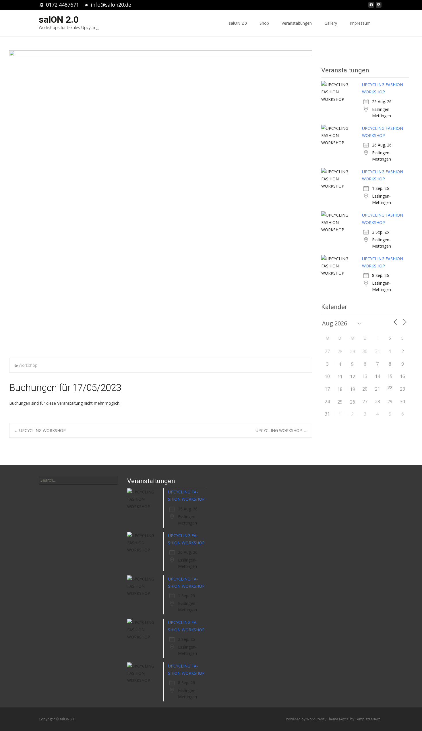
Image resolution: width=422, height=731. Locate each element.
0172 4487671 (62, 4)
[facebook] (371, 6)
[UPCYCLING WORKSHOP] (160, 201)
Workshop (28, 365)
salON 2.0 (238, 23)
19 (352, 389)
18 (339, 389)
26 (352, 402)
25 (339, 402)
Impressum (360, 23)
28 (339, 351)
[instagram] (379, 6)
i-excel (344, 719)
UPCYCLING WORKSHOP (40, 430)
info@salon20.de (111, 4)
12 (352, 376)
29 (352, 351)
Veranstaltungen (297, 23)
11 (339, 376)
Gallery (330, 23)
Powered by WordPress (305, 719)
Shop (264, 23)
